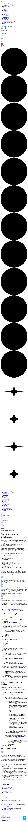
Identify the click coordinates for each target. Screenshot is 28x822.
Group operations (20, 773)
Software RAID (7, 788)
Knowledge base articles (9, 812)
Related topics (6, 810)
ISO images (6, 765)
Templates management (8, 787)
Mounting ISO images (8, 809)
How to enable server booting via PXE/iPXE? (13, 610)
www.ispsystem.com (5, 817)
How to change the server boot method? (12, 800)
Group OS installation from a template (12, 808)
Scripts (11, 627)
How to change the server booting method (12, 609)
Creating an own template (9, 789)
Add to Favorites (6, 515)
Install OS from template (9, 806)
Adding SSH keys (7, 792)
